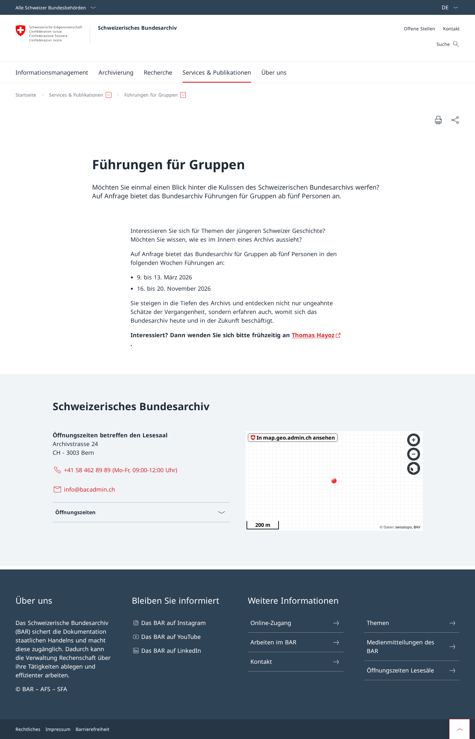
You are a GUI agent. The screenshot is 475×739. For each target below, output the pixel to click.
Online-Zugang (270, 623)
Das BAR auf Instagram (173, 623)
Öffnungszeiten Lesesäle (400, 670)
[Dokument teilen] (455, 120)
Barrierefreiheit (92, 729)
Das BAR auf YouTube (171, 636)
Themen (378, 623)
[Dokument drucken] (438, 120)
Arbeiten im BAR (273, 642)
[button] (51, 72)
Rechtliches (28, 729)
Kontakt (261, 661)
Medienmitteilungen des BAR (400, 646)
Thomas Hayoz (313, 335)
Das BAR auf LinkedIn (171, 650)
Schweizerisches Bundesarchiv (137, 27)
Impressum (58, 729)
